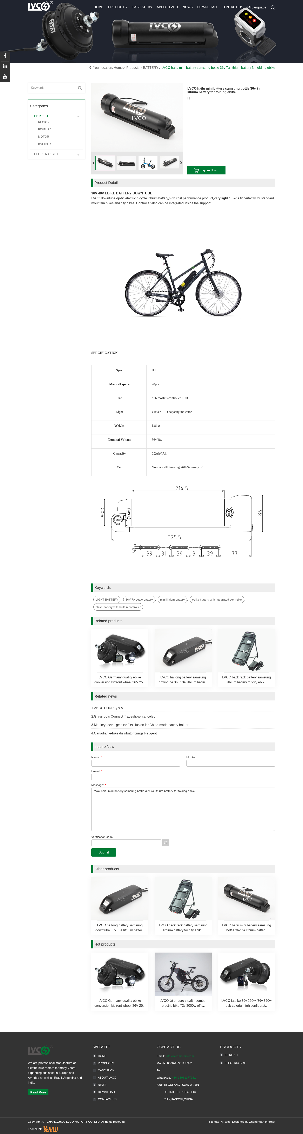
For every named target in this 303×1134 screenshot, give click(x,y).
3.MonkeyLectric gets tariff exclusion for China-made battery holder (139, 725)
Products (132, 67)
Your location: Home (108, 67)
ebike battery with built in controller (118, 607)
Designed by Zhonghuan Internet (253, 1121)
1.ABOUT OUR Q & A (107, 708)
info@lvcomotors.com (180, 1056)
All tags (225, 1121)
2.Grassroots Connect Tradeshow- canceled (123, 716)
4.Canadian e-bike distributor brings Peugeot (124, 733)
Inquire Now (208, 170)
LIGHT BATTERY (107, 599)
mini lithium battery (172, 599)
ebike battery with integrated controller (217, 599)
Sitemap (214, 1121)
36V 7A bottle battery (139, 599)
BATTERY (151, 67)
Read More (38, 1092)
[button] (181, 163)
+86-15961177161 (184, 1077)
